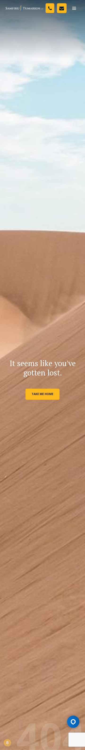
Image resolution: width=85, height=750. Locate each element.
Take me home (42, 394)
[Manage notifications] (7, 742)
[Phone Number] (50, 8)
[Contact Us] (62, 8)
